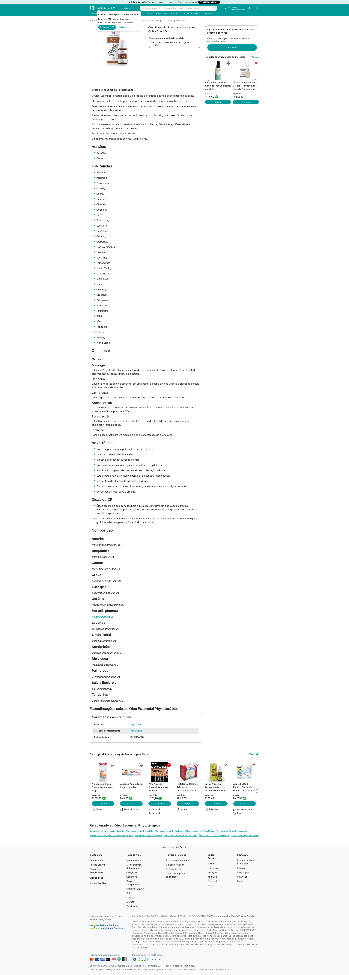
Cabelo (240, 881)
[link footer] (139, 959)
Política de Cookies (176, 864)
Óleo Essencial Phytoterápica (151, 20)
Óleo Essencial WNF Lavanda (148, 835)
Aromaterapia (136, 731)
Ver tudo (255, 57)
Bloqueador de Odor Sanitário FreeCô (107, 831)
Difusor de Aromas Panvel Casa (199, 831)
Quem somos (96, 860)
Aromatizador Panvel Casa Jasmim (231, 831)
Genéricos (208, 13)
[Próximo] (255, 80)
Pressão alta (161, 13)
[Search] (214, 8)
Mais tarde (124, 27)
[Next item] (257, 790)
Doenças (131, 897)
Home (94, 20)
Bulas (129, 893)
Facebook (213, 868)
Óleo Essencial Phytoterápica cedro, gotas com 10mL (170, 43)
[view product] (218, 70)
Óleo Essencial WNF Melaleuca (169, 831)
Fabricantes (132, 906)
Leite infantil (175, 13)
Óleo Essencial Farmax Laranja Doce (180, 835)
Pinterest (212, 881)
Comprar (218, 102)
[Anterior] (208, 80)
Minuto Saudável (98, 883)
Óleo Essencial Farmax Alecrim (245, 835)
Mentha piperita (101, 616)
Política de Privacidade (177, 860)
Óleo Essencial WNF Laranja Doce (214, 835)
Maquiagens (243, 872)
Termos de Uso (174, 869)
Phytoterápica (136, 724)
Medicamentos (133, 860)
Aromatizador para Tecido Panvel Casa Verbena (111, 835)
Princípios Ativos (135, 888)
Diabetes (148, 13)
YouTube (212, 876)
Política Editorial (98, 864)
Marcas (130, 901)
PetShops (242, 876)
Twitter (211, 863)
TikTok (211, 885)
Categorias (131, 872)
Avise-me (232, 47)
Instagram (213, 872)
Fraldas (241, 868)
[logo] (92, 8)
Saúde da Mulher (192, 13)
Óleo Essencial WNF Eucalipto (139, 831)
